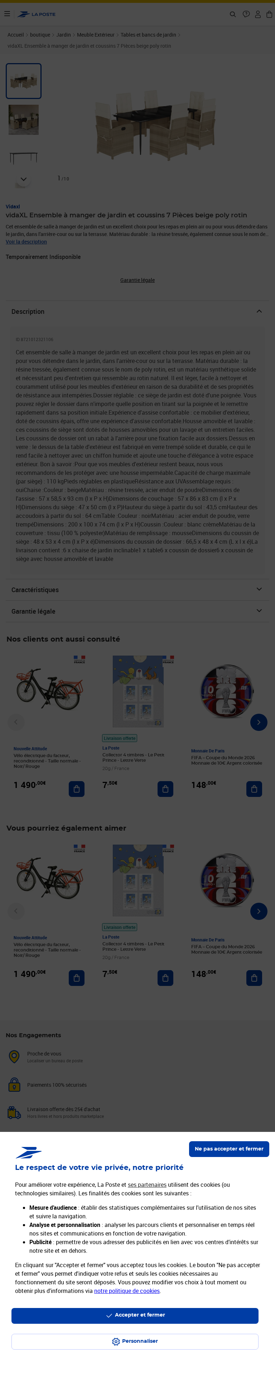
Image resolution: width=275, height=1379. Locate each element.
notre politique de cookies (127, 1291)
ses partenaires (147, 1185)
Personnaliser (140, 1341)
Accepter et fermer (140, 1315)
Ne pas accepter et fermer (229, 1149)
